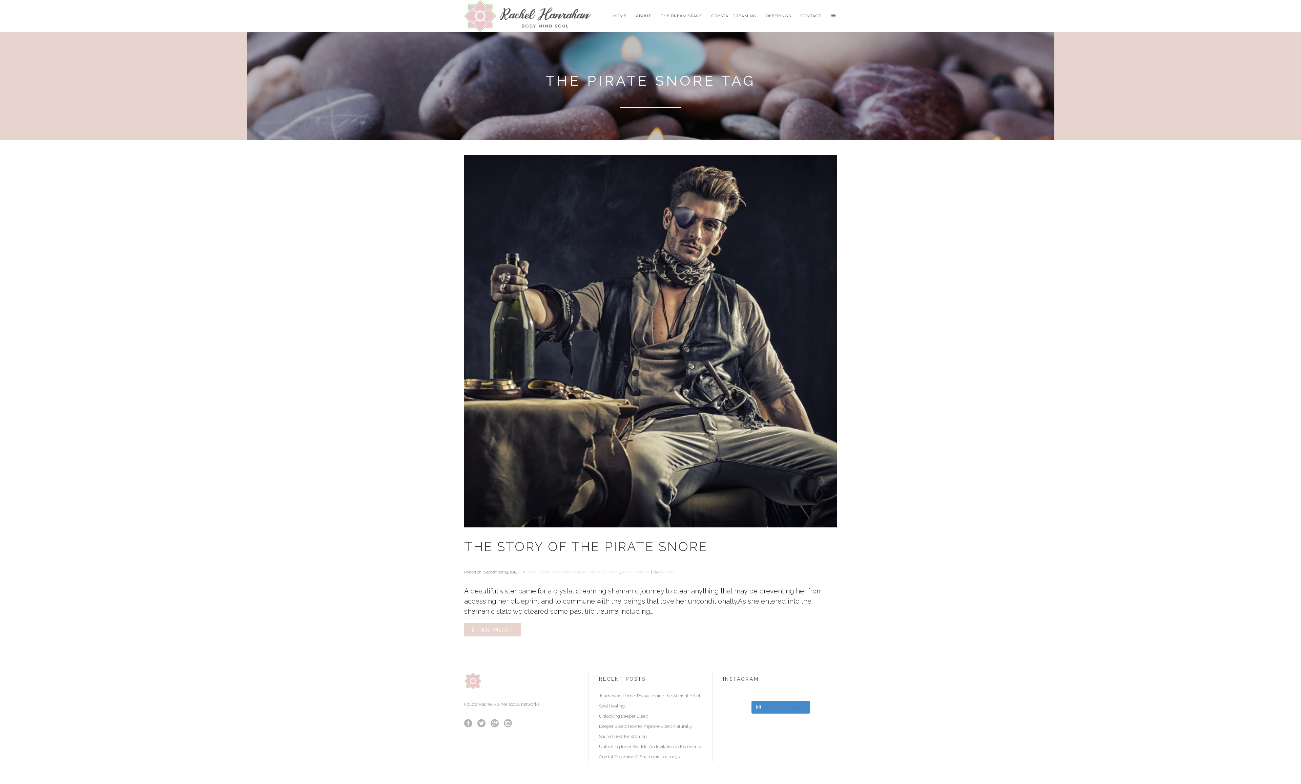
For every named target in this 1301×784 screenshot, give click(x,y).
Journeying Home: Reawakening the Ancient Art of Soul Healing (649, 701)
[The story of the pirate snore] (650, 341)
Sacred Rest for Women (623, 736)
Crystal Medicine (572, 572)
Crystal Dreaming (541, 572)
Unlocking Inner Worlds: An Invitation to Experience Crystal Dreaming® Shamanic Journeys (650, 751)
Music (627, 572)
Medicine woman (605, 572)
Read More (493, 629)
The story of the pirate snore (586, 546)
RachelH (666, 572)
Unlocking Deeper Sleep (623, 716)
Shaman (642, 572)
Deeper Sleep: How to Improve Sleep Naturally (645, 726)
